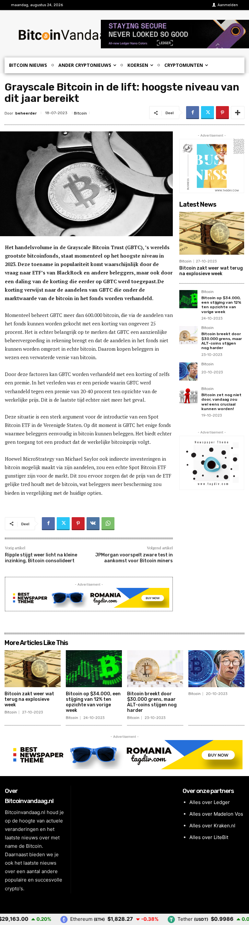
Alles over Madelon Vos (216, 814)
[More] (237, 112)
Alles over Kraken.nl (212, 825)
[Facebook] (192, 112)
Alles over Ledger (209, 802)
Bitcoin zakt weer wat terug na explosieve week (211, 270)
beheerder (26, 113)
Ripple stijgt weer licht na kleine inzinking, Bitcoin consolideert (41, 558)
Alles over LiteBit (208, 837)
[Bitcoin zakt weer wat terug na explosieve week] (211, 233)
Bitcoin (80, 113)
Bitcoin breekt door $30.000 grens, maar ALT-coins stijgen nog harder (221, 341)
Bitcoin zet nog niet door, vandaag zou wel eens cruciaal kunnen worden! (221, 402)
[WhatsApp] (107, 523)
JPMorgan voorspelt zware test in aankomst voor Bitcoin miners (134, 558)
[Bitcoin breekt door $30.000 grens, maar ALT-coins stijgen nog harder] (188, 335)
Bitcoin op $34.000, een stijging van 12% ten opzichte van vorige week (221, 305)
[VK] (93, 523)
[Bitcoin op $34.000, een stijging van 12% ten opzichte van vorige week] (188, 299)
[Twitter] (207, 112)
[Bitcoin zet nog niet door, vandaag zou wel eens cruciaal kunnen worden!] (188, 396)
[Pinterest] (222, 112)
